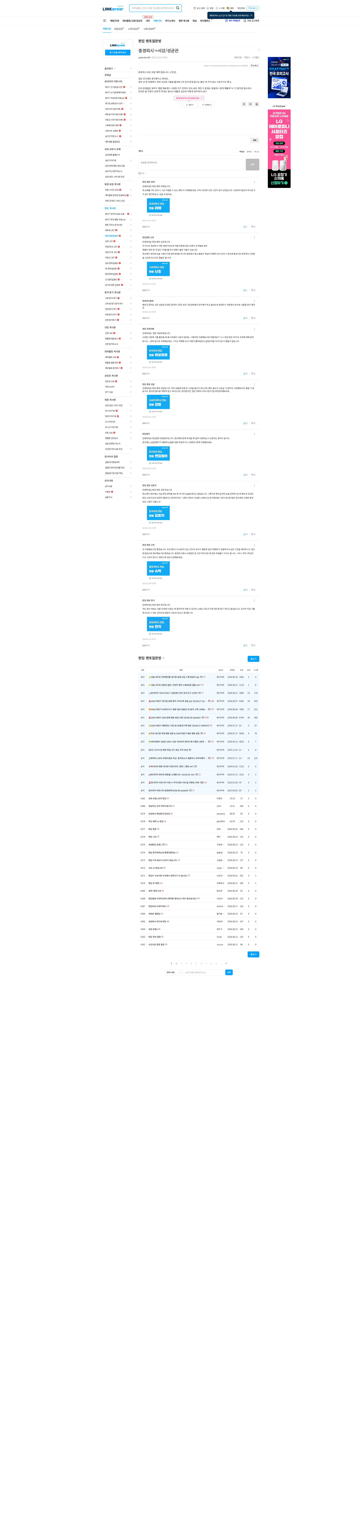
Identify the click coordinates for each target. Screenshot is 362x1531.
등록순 (249, 152)
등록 (252, 164)
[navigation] (118, 75)
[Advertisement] (199, 122)
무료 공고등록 (253, 20)
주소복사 (254, 65)
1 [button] (176, 963)
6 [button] (201, 963)
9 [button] (216, 963)
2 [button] (181, 963)
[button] (171, 963)
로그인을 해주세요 (118, 52)
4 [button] (191, 963)
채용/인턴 (114, 20)
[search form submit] (177, 8)
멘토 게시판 (184, 20)
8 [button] (211, 963)
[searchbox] (204, 972)
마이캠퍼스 (205, 20)
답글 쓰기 (146, 227)
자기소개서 (170, 20)
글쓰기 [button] (253, 659)
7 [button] (206, 963)
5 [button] (196, 963)
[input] (191, 164)
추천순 (242, 152)
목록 (254, 140)
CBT (148, 19)
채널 (195, 20)
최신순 (256, 152)
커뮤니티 (157, 20)
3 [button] (186, 963)
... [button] (221, 963)
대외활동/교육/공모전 (132, 20)
